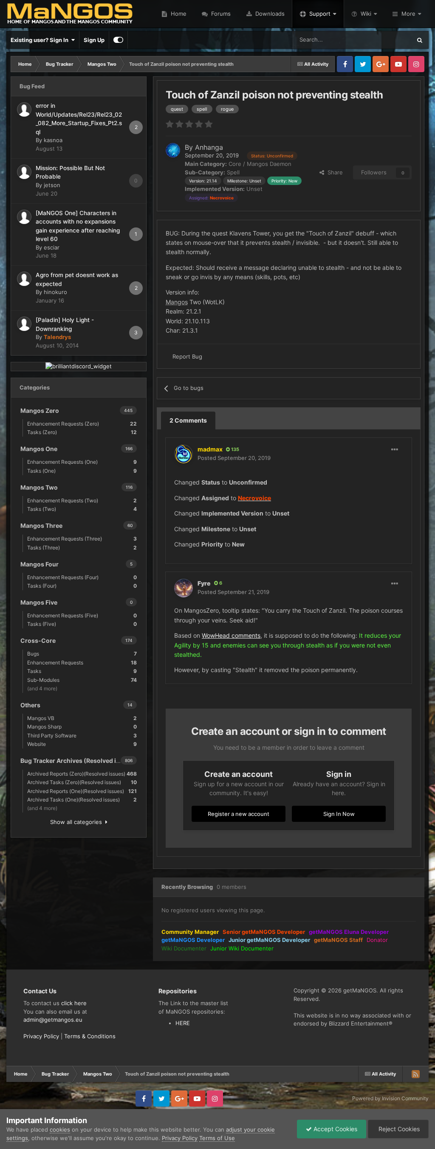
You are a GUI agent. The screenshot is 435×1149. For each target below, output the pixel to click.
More (408, 13)
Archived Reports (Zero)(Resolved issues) (82, 774)
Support (320, 13)
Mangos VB (82, 718)
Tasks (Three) (82, 547)
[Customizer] (118, 40)
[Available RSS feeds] (415, 1074)
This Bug (389, 39)
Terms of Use (217, 1138)
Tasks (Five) (82, 624)
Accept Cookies (334, 1128)
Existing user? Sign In (41, 39)
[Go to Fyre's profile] (183, 588)
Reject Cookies (398, 1128)
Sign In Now (339, 813)
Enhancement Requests (82, 662)
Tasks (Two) (82, 509)
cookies (60, 1129)
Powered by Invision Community (390, 1098)
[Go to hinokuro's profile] (24, 279)
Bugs (82, 653)
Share (333, 172)
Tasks (82, 671)
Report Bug (187, 356)
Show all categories (77, 821)
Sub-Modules (82, 680)
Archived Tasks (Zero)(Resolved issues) (82, 782)
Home (177, 13)
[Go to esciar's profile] (24, 217)
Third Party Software (82, 735)
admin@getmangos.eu (52, 1019)
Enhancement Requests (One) (82, 462)
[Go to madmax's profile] (183, 454)
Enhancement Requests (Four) (82, 577)
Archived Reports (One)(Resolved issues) (82, 791)
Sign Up (94, 39)
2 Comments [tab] (188, 420)
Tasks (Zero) (82, 432)
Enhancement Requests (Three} (82, 538)
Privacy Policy (41, 1036)
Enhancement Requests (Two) (82, 500)
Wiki (366, 13)
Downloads (269, 13)
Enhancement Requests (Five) (82, 615)
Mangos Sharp (82, 726)
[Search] (420, 40)
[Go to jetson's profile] (24, 172)
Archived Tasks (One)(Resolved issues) (82, 799)
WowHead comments (231, 635)
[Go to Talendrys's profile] (24, 324)
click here (74, 1003)
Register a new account (238, 813)
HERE (182, 1023)
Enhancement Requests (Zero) (82, 423)
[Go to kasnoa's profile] (24, 109)
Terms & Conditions (90, 1036)
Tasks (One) (82, 471)
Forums (220, 13)
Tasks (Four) (82, 586)
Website (82, 744)
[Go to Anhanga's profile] (173, 150)
